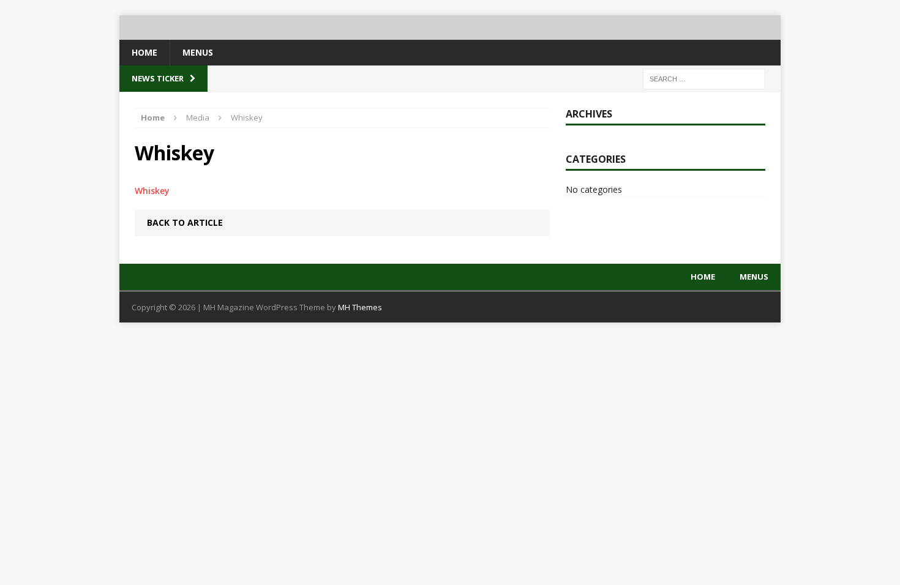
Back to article (185, 222)
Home (144, 52)
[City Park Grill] (450, 27)
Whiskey (152, 190)
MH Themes (360, 307)
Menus (197, 52)
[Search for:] (704, 78)
